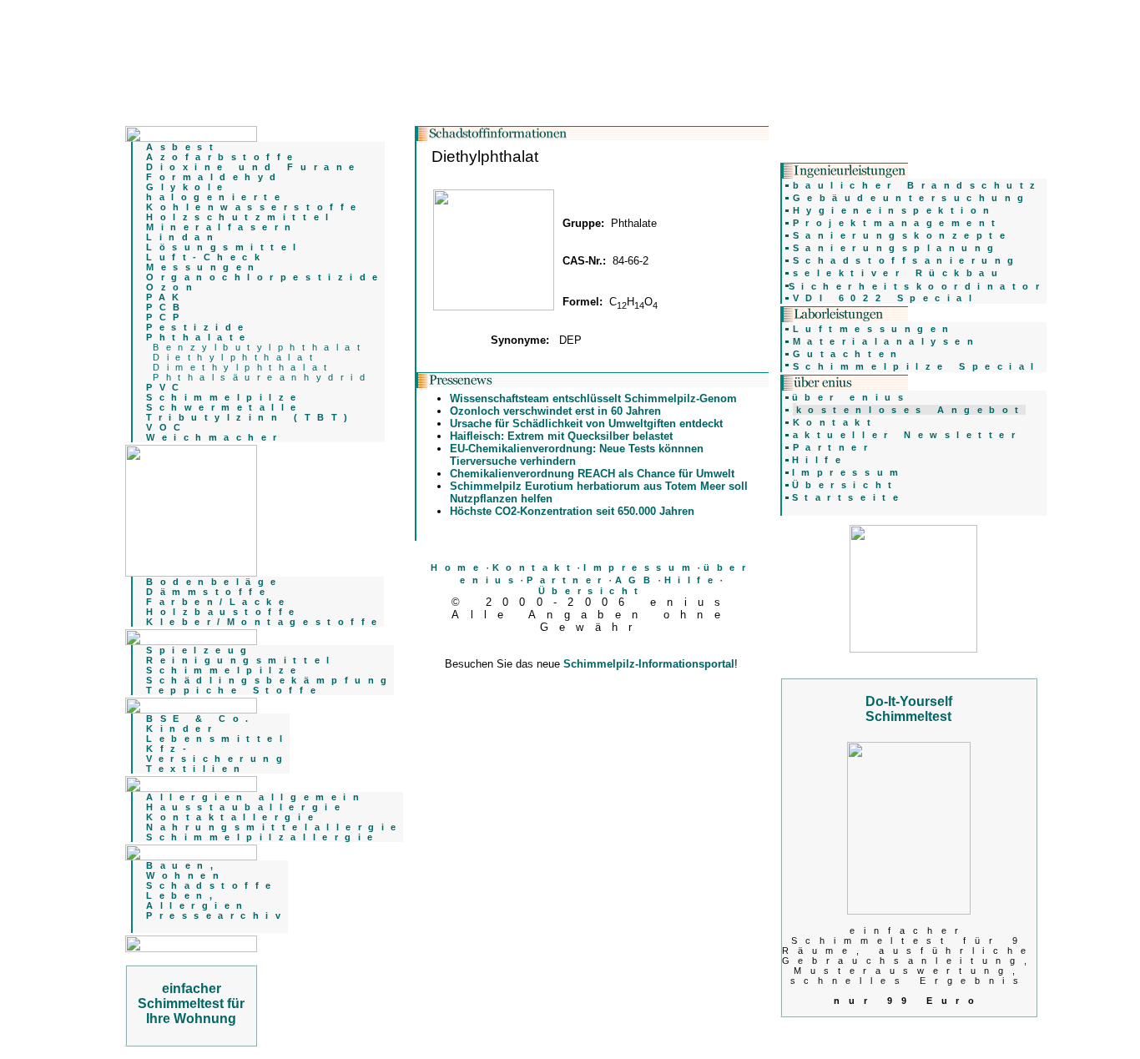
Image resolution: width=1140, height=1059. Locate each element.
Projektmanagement (897, 223)
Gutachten (848, 354)
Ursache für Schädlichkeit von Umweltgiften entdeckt (586, 423)
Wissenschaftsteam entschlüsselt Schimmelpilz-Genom (593, 398)
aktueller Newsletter (907, 435)
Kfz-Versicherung (217, 754)
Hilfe (692, 580)
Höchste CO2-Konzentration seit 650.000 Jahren (572, 511)
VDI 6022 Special (886, 298)
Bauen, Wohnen (185, 870)
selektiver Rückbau (899, 273)
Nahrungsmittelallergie (274, 827)
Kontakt (535, 567)
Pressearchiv (216, 915)
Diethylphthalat (236, 357)
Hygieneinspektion (894, 210)
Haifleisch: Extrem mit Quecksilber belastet (561, 436)
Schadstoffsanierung (907, 260)
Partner (567, 580)
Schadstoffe (212, 885)
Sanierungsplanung (897, 248)
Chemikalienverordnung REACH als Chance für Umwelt (592, 473)
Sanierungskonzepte (902, 235)
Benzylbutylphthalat (259, 347)
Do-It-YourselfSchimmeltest (908, 709)
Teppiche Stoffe (234, 690)
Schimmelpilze (224, 670)
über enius (851, 397)
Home (458, 567)
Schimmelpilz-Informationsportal (648, 664)
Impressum (640, 567)
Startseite (848, 497)
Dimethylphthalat (243, 367)
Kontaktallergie (233, 817)
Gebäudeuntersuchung (912, 198)
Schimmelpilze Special (917, 366)
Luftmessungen (874, 329)
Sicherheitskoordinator (918, 286)
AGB (636, 580)
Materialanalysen (887, 341)
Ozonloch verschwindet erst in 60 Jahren (555, 411)
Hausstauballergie (246, 807)
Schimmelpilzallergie (263, 837)
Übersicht (591, 591)
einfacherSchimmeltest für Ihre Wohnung (191, 1003)
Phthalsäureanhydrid (262, 377)
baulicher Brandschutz (917, 185)
